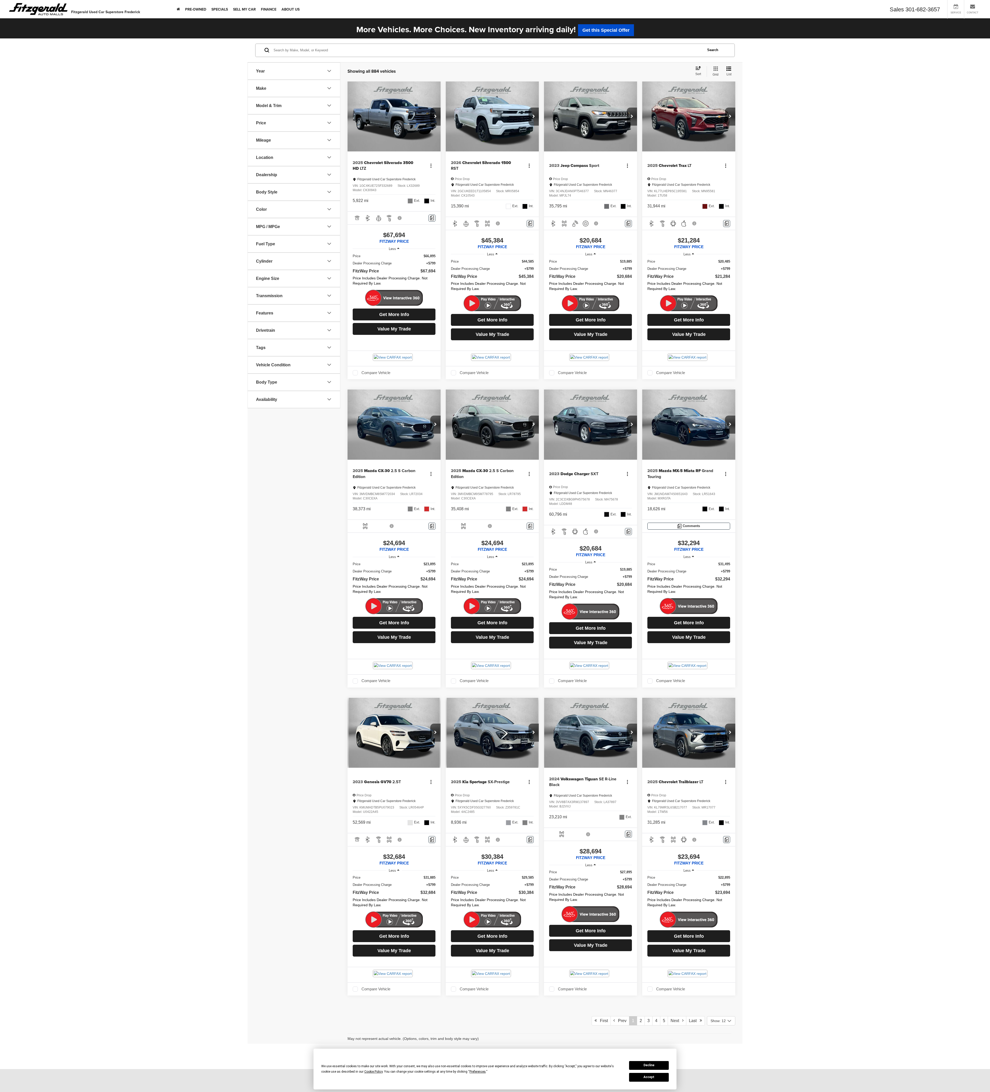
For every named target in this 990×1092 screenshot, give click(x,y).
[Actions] (430, 165)
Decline (649, 1065)
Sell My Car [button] (244, 9)
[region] (394, 271)
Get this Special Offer (606, 30)
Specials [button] (219, 9)
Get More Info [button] (394, 314)
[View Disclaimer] (399, 218)
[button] (435, 117)
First (602, 1020)
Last (694, 1020)
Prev (620, 1020)
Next (676, 1020)
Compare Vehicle (375, 373)
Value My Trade (394, 328)
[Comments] (431, 218)
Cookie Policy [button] (373, 1071)
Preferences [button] (477, 1071)
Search (712, 50)
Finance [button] (268, 9)
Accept (649, 1077)
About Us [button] (291, 9)
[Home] (178, 9)
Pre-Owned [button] (195, 9)
